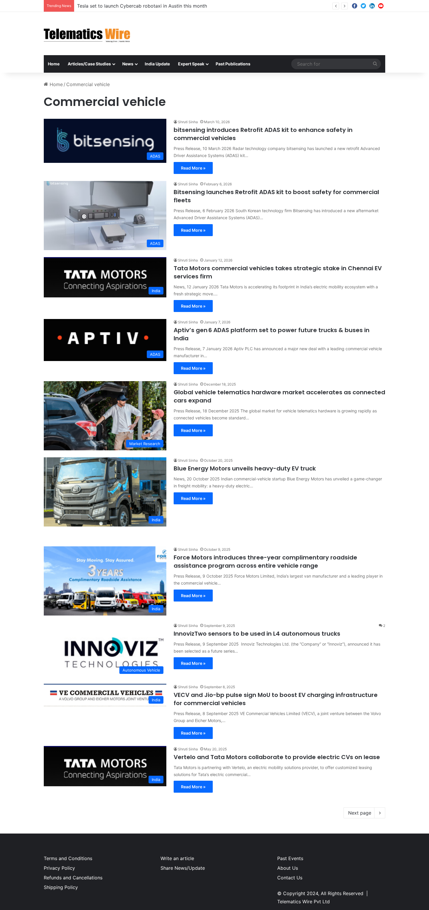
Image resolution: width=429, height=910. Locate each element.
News (127, 63)
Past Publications (233, 63)
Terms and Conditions (68, 858)
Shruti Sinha (188, 122)
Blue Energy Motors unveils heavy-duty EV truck (245, 468)
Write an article (177, 858)
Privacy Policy (59, 868)
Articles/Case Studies (89, 63)
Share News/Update (183, 868)
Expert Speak (191, 63)
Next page (359, 813)
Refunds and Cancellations (73, 878)
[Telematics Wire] (87, 33)
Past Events (290, 858)
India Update (157, 63)
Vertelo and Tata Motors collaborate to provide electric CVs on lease (277, 757)
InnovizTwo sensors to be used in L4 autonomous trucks (257, 634)
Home (54, 63)
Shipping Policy (61, 887)
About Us (287, 868)
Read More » (193, 167)
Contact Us (289, 878)
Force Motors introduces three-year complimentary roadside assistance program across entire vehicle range (265, 561)
